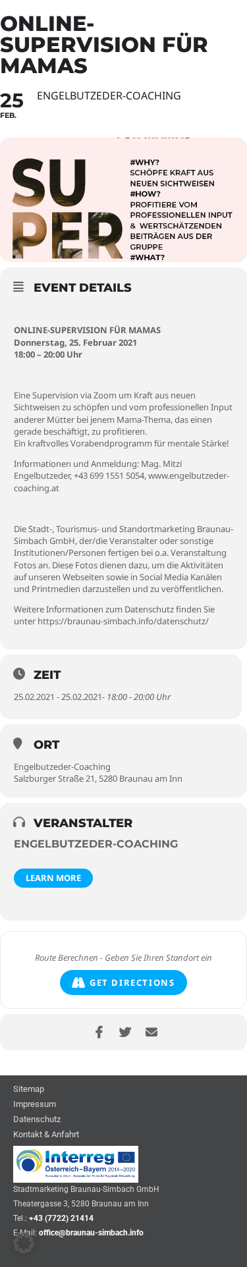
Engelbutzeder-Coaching (96, 844)
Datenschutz (37, 1120)
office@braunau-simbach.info (91, 1232)
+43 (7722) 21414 (61, 1218)
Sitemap (28, 1089)
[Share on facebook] (99, 1032)
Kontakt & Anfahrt (46, 1135)
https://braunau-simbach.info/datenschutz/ (123, 621)
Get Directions (132, 982)
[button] (23, 1243)
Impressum (34, 1104)
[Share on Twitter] (125, 1032)
